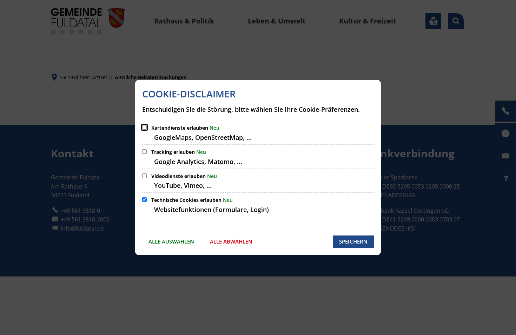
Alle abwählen (231, 241)
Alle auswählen (171, 241)
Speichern (353, 241)
